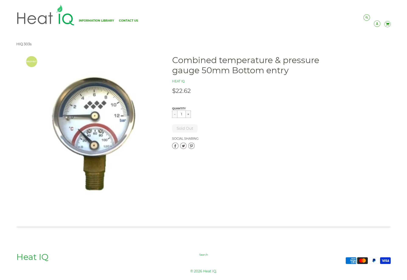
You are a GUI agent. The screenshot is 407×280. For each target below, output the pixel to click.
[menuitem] (96, 20)
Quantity (179, 108)
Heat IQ (178, 81)
